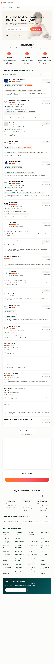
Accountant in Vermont (33, 545)
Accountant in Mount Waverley (32, 568)
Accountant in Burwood (31, 550)
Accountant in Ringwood (6, 559)
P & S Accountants (9, 290)
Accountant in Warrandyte (18, 563)
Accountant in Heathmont (18, 568)
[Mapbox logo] (6, 468)
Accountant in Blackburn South (6, 542)
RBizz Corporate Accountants (17, 79)
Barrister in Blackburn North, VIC (11, 521)
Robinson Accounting (15, 161)
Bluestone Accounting (15, 305)
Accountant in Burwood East (18, 546)
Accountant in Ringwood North (44, 555)
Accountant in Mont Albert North (45, 537)
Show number (47, 82)
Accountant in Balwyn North (33, 555)
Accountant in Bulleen (33, 558)
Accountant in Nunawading (31, 533)
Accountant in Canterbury (18, 559)
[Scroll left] (46, 516)
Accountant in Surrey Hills (45, 546)
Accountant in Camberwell (6, 563)
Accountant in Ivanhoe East (20, 572)
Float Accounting (13, 202)
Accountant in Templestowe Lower (20, 550)
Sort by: (40, 73)
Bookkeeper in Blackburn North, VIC (31, 521)
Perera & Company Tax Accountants (19, 100)
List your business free (16, 590)
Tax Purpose (12, 222)
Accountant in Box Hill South (8, 546)
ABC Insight (12, 271)
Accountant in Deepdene (43, 559)
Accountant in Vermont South (45, 550)
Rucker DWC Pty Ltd (9, 343)
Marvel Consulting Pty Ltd (16, 181)
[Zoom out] (50, 442)
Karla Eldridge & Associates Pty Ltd (13, 256)
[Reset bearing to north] (50, 444)
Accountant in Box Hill (45, 532)
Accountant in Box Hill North (20, 533)
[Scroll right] (50, 516)
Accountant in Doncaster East (6, 537)
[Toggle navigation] (52, 3)
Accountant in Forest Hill (20, 542)
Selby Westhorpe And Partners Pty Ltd (14, 388)
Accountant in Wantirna (8, 567)
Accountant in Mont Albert (45, 542)
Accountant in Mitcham (33, 541)
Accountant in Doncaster (18, 537)
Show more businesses (26, 430)
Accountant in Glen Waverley (44, 568)
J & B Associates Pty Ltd (10, 359)
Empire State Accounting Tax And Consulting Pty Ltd (18, 419)
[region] (27, 453)
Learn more (38, 590)
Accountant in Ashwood (43, 563)
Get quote (46, 79)
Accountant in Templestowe (6, 550)
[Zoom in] (50, 440)
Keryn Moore (7, 404)
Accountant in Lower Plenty (32, 563)
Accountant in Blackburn (6, 533)
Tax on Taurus (13, 123)
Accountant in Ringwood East (6, 572)
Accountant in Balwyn (20, 554)
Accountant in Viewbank (43, 572)
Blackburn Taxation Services (12, 241)
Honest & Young (13, 141)
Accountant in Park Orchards (7, 555)
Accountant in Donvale (33, 537)
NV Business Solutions (15, 326)
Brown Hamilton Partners (11, 373)
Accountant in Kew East (33, 571)
